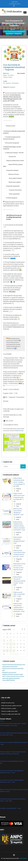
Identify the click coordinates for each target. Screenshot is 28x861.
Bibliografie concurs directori (9, 672)
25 (7, 650)
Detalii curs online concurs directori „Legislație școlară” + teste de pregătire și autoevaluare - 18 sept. (19, 607)
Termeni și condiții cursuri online (9, 711)
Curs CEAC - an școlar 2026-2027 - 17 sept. (10, 808)
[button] (24, 12)
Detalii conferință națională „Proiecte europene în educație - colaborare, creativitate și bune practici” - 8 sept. (19, 525)
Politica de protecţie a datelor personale (11, 705)
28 (7, 637)
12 (10, 644)
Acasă (13, 29)
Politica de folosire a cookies (8, 708)
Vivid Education (23, 858)
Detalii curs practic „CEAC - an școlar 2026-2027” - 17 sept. (19, 594)
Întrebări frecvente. (19, 430)
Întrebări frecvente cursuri (7, 703)
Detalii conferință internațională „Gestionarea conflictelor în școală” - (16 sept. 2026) (19, 581)
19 (10, 647)
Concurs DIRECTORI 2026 (8, 680)
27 (14, 650)
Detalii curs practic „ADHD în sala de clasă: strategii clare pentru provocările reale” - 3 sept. (18, 497)
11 (7, 644)
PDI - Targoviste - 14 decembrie (10, 83)
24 (4, 650)
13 (14, 644)
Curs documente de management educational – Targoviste (14, 32)
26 (10, 650)
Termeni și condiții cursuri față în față (10, 714)
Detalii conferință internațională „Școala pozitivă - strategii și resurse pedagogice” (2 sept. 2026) (19, 482)
